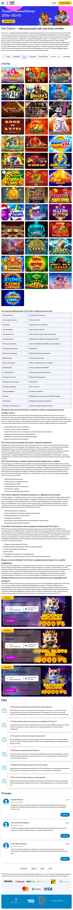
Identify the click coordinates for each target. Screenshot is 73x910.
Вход (54, 3)
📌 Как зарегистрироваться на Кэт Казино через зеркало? (31, 707)
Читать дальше (24, 621)
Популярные (16, 56)
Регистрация (65, 3)
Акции (42, 868)
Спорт (50, 868)
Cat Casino (24, 868)
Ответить (65, 815)
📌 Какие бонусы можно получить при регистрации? (29, 765)
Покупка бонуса (43, 56)
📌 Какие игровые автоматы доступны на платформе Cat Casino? (33, 721)
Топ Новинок (32, 56)
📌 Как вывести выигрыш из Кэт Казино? (24, 750)
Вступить (10, 621)
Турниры (34, 868)
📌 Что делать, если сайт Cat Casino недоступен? (27, 736)
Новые (8, 56)
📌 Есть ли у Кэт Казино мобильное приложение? (27, 777)
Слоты (24, 56)
